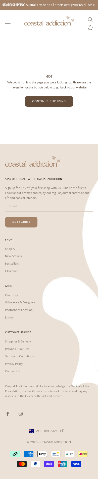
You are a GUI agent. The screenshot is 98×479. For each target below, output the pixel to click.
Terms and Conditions (19, 356)
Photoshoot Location (19, 310)
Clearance (11, 271)
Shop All (10, 249)
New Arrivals (13, 256)
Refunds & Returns (17, 349)
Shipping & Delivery (18, 341)
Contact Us (12, 371)
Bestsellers (12, 263)
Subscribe (21, 221)
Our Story (11, 295)
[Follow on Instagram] (20, 413)
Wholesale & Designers (20, 302)
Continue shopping (49, 101)
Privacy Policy (14, 364)
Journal (9, 317)
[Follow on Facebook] (7, 413)
